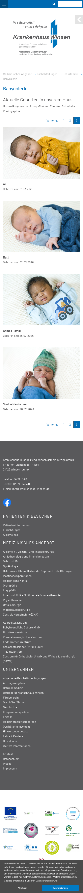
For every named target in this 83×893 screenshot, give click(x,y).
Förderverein (11, 697)
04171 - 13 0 (20, 479)
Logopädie (9, 590)
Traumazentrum (13, 651)
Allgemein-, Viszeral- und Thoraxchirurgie (28, 551)
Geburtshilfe (70, 74)
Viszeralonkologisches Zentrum (22, 637)
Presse (7, 763)
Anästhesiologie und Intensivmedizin (26, 556)
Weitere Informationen (17, 746)
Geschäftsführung (14, 702)
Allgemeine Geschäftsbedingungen (24, 678)
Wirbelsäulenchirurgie (16, 609)
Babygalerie (10, 78)
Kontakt (8, 754)
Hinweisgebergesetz (15, 731)
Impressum (10, 768)
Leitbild (7, 717)
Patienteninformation (16, 525)
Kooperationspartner (16, 712)
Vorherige (52, 120)
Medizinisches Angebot (17, 74)
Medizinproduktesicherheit (19, 721)
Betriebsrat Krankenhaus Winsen (23, 692)
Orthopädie (10, 585)
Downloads (10, 741)
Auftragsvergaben (14, 683)
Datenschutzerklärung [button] (46, 881)
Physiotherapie (12, 600)
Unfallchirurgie (12, 604)
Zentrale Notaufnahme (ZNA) (20, 614)
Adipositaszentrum (15, 622)
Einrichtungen (12, 530)
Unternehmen (18, 669)
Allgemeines (10, 534)
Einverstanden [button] (60, 888)
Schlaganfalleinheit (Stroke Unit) (23, 646)
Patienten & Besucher (28, 516)
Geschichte (10, 707)
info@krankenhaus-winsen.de (30, 488)
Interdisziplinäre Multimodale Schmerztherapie (31, 595)
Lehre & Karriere (13, 736)
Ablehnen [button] (22, 888)
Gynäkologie (10, 566)
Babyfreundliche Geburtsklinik (21, 627)
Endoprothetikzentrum (17, 642)
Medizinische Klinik (15, 580)
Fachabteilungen (47, 74)
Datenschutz (11, 758)
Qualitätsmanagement (16, 726)
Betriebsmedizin (13, 687)
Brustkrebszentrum (15, 632)
